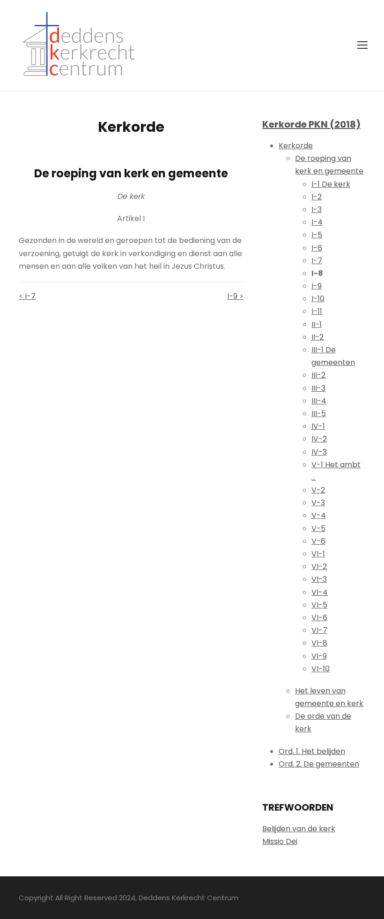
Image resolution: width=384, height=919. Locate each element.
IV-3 (319, 452)
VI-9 (319, 656)
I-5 (316, 234)
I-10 (318, 298)
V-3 (318, 502)
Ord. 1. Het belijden (312, 751)
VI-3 (319, 579)
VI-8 (319, 643)
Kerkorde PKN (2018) (311, 124)
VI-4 (319, 592)
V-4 (318, 515)
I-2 (316, 196)
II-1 (316, 324)
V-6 (318, 541)
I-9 (316, 286)
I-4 (317, 222)
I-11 (316, 311)
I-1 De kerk (330, 184)
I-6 (316, 248)
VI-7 (319, 630)
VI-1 (318, 553)
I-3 (316, 209)
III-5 (318, 413)
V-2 (318, 490)
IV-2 (319, 438)
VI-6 (319, 617)
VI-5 (319, 605)
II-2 (317, 337)
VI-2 (319, 566)
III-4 (318, 400)
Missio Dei (279, 841)
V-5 (318, 528)
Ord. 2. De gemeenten (319, 764)
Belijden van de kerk (298, 828)
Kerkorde (296, 145)
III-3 (318, 388)
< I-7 (27, 296)
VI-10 (320, 668)
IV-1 (318, 426)
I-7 (316, 260)
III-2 (318, 375)
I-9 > (235, 296)
